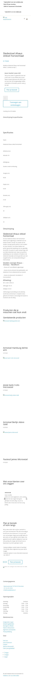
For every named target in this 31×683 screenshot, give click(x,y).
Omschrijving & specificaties (12, 117)
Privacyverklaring (7, 631)
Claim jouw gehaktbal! (8, 648)
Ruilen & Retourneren (8, 628)
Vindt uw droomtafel (8, 646)
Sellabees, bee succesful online (11, 675)
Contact (5, 644)
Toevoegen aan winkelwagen (15, 103)
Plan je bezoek (11, 90)
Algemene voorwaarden (9, 629)
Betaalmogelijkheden (8, 624)
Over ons (5, 640)
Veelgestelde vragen (8, 622)
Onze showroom (7, 642)
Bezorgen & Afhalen (8, 626)
